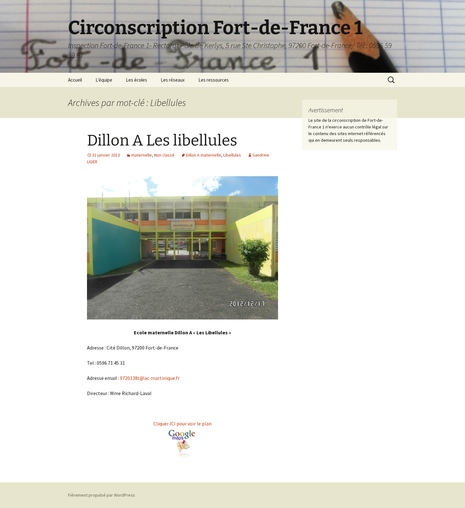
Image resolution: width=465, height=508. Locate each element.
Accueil (75, 80)
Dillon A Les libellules (162, 140)
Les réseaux (173, 80)
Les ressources (213, 80)
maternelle (141, 155)
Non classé (164, 155)
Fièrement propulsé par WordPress (101, 495)
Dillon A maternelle (203, 155)
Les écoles (136, 80)
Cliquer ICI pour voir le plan (182, 423)
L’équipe (104, 80)
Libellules (232, 155)
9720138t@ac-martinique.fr (150, 378)
